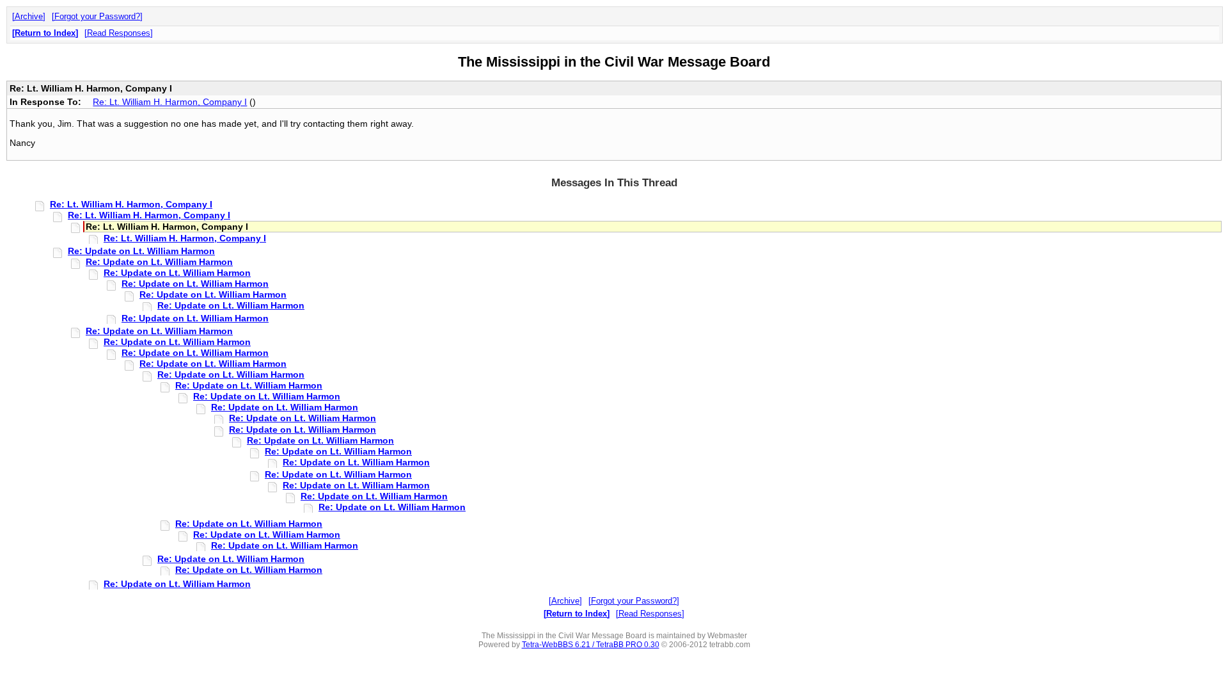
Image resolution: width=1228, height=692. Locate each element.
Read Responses (118, 33)
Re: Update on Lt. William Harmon (141, 251)
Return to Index (45, 33)
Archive (29, 16)
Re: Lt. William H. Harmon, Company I (170, 102)
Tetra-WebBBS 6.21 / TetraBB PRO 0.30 (590, 644)
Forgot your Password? (97, 16)
